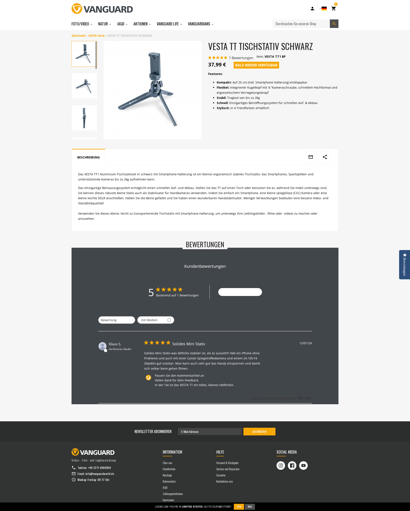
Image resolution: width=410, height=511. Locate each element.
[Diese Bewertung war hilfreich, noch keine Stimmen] (300, 398)
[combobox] (116, 320)
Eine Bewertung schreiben (240, 292)
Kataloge (167, 475)
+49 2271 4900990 (99, 467)
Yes (239, 506)
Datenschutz (169, 481)
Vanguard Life (168, 23)
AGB (165, 487)
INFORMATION (172, 452)
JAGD (121, 23)
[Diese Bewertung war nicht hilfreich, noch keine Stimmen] (307, 398)
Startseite (79, 36)
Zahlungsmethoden (173, 493)
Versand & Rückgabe (227, 462)
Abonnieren (259, 431)
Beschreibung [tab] (88, 157)
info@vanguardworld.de (99, 473)
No (250, 506)
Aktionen (140, 23)
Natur (103, 23)
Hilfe (220, 452)
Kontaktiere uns (224, 481)
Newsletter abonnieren (153, 431)
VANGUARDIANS (199, 23)
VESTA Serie (96, 36)
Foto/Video (81, 23)
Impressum (168, 500)
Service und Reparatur (228, 469)
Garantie (221, 475)
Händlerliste (169, 469)
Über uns (167, 462)
